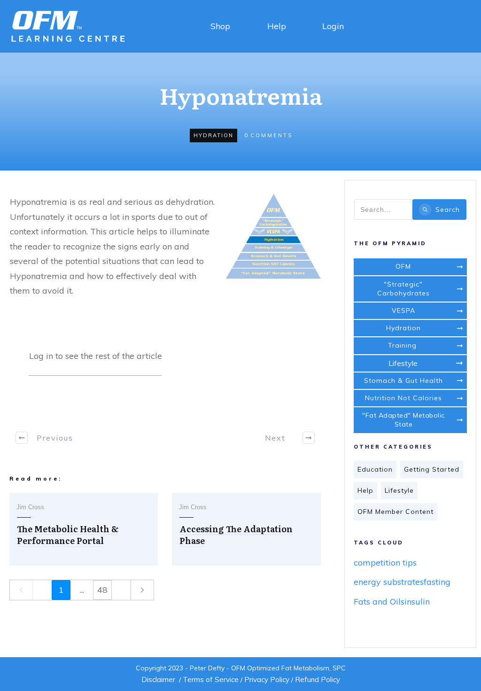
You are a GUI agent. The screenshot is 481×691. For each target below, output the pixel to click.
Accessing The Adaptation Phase (236, 534)
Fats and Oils (379, 601)
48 (102, 589)
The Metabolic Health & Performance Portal (67, 534)
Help (276, 26)
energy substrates (389, 581)
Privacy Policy (266, 679)
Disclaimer (158, 679)
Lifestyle (399, 490)
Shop (220, 26)
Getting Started (431, 469)
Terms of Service (211, 679)
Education (375, 469)
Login (333, 26)
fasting (437, 581)
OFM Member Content (395, 511)
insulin (417, 601)
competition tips (385, 562)
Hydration (213, 135)
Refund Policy (317, 679)
